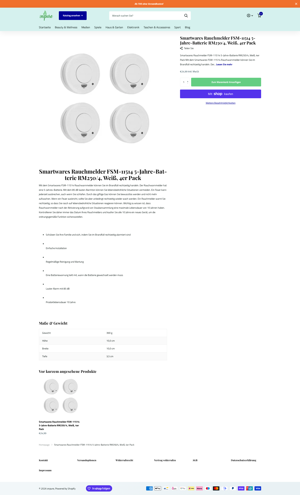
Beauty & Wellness (66, 27)
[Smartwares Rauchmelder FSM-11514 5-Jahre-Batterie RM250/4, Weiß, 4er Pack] (60, 396)
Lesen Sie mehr (224, 64)
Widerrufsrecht (124, 460)
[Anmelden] (250, 15)
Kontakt (43, 460)
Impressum (45, 470)
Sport (177, 27)
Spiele (97, 27)
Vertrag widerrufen (165, 460)
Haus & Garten (114, 27)
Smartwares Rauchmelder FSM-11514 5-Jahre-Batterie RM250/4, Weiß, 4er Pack (59, 425)
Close (296, 4)
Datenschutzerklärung (243, 460)
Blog (187, 27)
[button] (188, 79)
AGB (195, 460)
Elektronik (133, 27)
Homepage (44, 444)
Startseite (45, 27)
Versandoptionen (86, 460)
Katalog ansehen (72, 15)
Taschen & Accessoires (157, 27)
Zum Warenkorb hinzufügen (226, 82)
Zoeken (186, 15)
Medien (85, 27)
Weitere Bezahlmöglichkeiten (221, 103)
